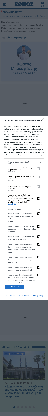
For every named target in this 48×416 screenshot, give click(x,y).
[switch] (38, 168)
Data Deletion (10, 296)
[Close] (43, 120)
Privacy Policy (38, 296)
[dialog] (24, 208)
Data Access (24, 296)
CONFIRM (14, 287)
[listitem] (24, 162)
